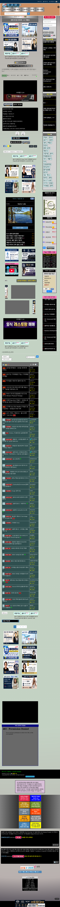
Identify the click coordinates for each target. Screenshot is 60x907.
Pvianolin (32, 509)
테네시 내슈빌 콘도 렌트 (18, 554)
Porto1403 (33, 592)
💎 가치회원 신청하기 (49, 17)
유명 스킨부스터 (47, 86)
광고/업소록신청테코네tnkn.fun (24, 811)
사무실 (32, 9)
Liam (31, 516)
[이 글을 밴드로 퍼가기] (10, 146)
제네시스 (46, 151)
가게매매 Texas (15, 522)
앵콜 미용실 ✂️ (20, 20)
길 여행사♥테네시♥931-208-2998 (24, 818)
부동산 (49, 143)
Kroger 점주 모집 (16, 490)
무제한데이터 (47, 156)
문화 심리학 (47, 148)
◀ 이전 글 (55, 844)
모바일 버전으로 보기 (30, 776)
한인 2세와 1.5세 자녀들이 (14, 238)
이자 (45, 161)
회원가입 (46, 1)
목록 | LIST (6, 151)
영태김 (31, 605)
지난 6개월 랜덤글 (18, 856)
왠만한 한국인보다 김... (50, 348)
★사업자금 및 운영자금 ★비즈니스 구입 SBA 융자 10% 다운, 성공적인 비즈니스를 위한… (15, 421)
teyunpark (32, 484)
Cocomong (33, 477)
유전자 (45, 145)
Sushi (31, 490)
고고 (31, 465)
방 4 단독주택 (16, 459)
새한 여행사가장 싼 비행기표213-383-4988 (24, 805)
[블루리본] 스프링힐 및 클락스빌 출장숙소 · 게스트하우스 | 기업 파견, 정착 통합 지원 (15, 453)
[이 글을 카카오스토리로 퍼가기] (8, 146)
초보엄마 (32, 535)
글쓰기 (15, 53)
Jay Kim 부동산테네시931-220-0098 (36, 811)
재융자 (49, 159)
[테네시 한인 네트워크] (11, 5)
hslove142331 (34, 554)
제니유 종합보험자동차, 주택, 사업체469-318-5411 (36, 818)
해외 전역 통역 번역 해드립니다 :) (33, 856)
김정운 (51, 183)
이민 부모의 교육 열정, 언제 (14, 244)
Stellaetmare (33, 458)
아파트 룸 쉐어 (15, 592)
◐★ (44, 102)
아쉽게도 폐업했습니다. (49, 125)
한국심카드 (47, 167)
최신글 (18, 837)
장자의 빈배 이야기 (49, 343)
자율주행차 (47, 282)
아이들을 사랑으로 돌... (50, 304)
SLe (31, 432)
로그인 (40, 1)
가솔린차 (46, 276)
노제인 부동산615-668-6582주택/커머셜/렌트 (35, 805)
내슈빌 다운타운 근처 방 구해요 (19, 548)
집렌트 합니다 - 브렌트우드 (19, 503)
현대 (50, 177)
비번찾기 (51, 32)
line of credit (47, 180)
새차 (45, 143)
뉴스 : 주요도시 (7, 9)
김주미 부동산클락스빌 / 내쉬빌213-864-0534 (35, 825)
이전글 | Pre (12, 151)
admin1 (32, 374)
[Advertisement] (20, 85)
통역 (51, 186)
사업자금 (46, 153)
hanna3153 (33, 522)
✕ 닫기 (57, 898)
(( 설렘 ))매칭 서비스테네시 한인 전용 (24, 825)
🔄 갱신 (56, 862)
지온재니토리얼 (34, 560)
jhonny (32, 567)
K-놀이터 (25, 9)
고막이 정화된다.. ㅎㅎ (48, 117)
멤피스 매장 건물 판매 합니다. (18, 561)
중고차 (45, 172)
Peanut (32, 406)
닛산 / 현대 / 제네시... (50, 299)
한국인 (45, 177)
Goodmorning (34, 580)
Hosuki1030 (33, 393)
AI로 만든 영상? (47, 97)
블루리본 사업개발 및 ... (50, 325)
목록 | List (5, 613)
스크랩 (31, 146)
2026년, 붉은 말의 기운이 (14, 240)
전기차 (46, 280)
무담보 (45, 137)
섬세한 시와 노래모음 (48, 42)
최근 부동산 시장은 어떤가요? (15, 236)
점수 (44, 247)
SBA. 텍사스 (47, 175)
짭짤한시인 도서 (49, 193)
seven (31, 573)
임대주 (31, 497)
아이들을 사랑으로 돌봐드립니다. (16, 381)
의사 (45, 159)
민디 (31, 445)
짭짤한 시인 (14, 773)
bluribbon (34, 439)
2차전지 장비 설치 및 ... (50, 309)
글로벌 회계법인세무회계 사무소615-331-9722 (24, 798)
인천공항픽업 (47, 164)
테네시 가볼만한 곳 (18, 198)
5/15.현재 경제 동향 (12, 233)
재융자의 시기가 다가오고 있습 (15, 242)
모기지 (45, 183)
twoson (4, 75)
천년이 (31, 471)
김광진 (51, 140)
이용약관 (9, 771)
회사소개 (4, 771)
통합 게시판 (17, 9)
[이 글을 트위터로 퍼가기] (6, 146)
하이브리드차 (47, 278)
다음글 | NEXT (19, 151)
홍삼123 (32, 548)
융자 (51, 153)
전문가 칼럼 (40, 9)
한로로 (51, 137)
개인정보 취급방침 (16, 771)
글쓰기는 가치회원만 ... (50, 314)
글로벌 (31, 367)
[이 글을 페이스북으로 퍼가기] (4, 146)
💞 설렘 (53, 35)
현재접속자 (52, 1)
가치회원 (46, 186)
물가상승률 (47, 169)
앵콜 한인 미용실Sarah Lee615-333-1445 (36, 798)
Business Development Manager (47, 72)
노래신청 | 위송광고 (10, 263)
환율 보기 (49, 291)
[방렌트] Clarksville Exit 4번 (20, 510)
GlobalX (33, 419)
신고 (35, 146)
